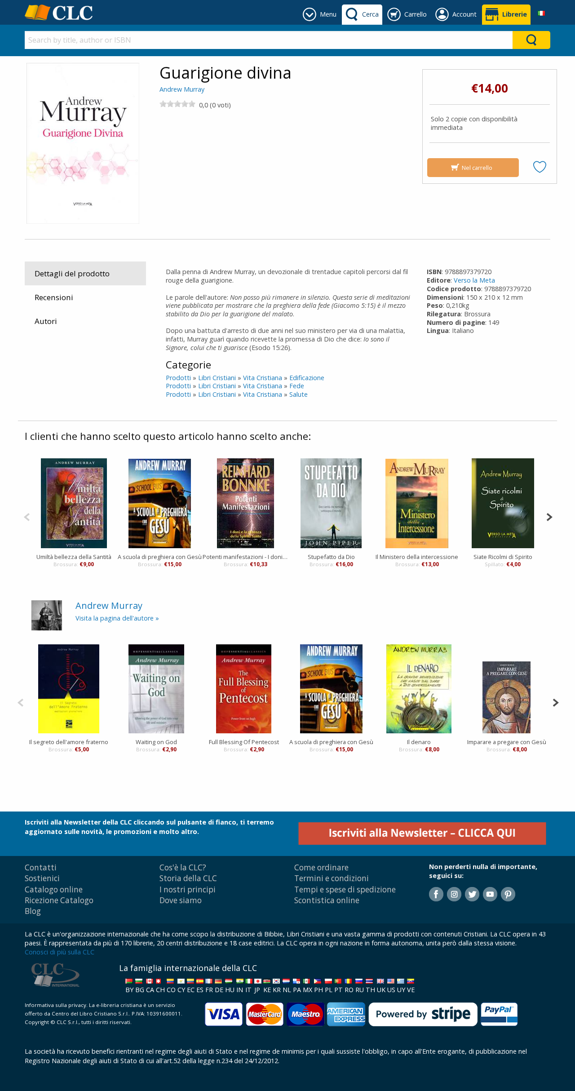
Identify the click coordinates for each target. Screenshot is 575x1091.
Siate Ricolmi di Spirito (502, 557)
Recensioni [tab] (54, 297)
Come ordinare (321, 867)
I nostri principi (187, 889)
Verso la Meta (474, 280)
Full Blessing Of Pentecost (244, 742)
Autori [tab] (46, 321)
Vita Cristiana (262, 377)
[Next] (549, 516)
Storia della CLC (188, 878)
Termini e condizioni (331, 878)
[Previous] (26, 516)
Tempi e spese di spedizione (345, 889)
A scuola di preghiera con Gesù (160, 557)
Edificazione (306, 377)
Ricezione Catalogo (59, 900)
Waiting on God (156, 742)
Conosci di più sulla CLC (59, 952)
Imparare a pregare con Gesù (506, 742)
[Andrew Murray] (46, 615)
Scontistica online (326, 900)
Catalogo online (54, 889)
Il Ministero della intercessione (417, 557)
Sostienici (42, 878)
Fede (296, 385)
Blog (33, 911)
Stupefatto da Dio (331, 557)
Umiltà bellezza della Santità (73, 557)
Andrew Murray (181, 89)
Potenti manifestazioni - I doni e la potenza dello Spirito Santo (245, 557)
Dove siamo (180, 900)
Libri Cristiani (217, 377)
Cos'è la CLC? (182, 867)
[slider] (177, 103)
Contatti (41, 867)
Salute (298, 394)
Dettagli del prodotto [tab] (72, 273)
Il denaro (419, 742)
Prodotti (178, 377)
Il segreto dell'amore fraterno (68, 742)
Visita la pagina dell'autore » (117, 618)
